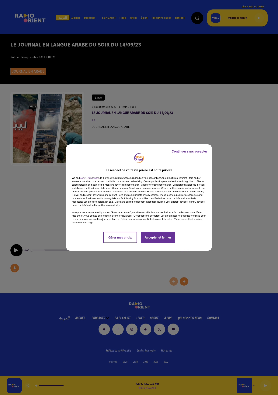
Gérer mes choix (120, 237)
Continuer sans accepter (189, 151)
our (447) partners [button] (89, 177)
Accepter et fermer (158, 237)
